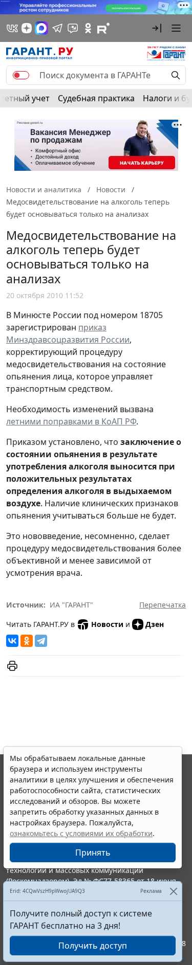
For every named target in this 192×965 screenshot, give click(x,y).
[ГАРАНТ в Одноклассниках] (88, 28)
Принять (93, 852)
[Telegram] (41, 641)
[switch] (21, 75)
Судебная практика (96, 98)
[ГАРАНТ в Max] (41, 28)
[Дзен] (27, 28)
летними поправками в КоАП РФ (71, 421)
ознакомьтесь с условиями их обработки (81, 833)
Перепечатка (162, 605)
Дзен (154, 624)
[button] (156, 28)
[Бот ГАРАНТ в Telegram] (73, 28)
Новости (107, 624)
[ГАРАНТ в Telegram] (57, 28)
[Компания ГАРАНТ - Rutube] (103, 28)
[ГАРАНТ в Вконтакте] (12, 28)
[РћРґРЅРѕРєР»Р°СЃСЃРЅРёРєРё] (26, 641)
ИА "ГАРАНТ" (71, 605)
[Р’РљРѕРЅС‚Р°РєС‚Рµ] (12, 641)
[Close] (173, 891)
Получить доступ (92, 945)
